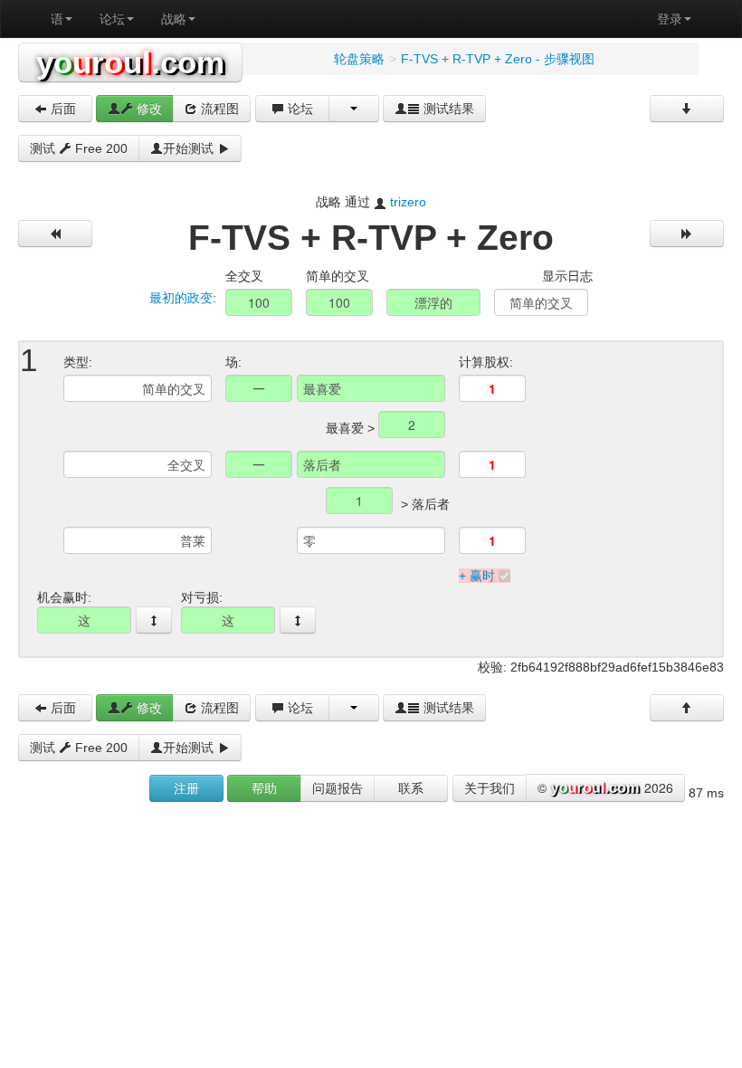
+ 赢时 (477, 575)
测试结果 (447, 108)
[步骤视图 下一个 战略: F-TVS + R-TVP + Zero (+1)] (687, 233)
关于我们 (489, 788)
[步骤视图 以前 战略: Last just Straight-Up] (55, 233)
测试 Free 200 (79, 148)
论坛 (112, 19)
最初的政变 (181, 298)
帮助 (264, 788)
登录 (669, 19)
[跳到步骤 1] (154, 620)
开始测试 (190, 148)
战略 (173, 19)
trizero (408, 202)
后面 (61, 108)
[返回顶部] (687, 707)
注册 (186, 788)
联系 (410, 788)
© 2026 (605, 787)
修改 (147, 108)
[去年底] (687, 108)
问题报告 (337, 788)
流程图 (218, 108)
